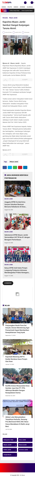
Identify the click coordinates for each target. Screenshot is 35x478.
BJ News (22, 475)
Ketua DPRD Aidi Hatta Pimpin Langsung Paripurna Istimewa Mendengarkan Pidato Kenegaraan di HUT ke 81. (17, 270)
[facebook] (5, 167)
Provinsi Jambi (25, 450)
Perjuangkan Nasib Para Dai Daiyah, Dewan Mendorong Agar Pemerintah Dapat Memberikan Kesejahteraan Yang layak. (17, 328)
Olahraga (30, 7)
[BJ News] (7, 4)
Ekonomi (22, 7)
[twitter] (10, 167)
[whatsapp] (15, 167)
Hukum (4, 7)
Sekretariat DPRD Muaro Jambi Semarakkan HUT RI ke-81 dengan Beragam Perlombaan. (17, 237)
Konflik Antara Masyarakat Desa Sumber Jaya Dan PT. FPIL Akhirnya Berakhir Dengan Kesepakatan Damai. (17, 389)
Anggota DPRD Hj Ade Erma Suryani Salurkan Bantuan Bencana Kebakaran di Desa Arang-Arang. (14, 204)
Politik (10, 7)
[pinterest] (20, 167)
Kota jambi (25, 440)
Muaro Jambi (13, 18)
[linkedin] (25, 167)
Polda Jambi (10, 450)
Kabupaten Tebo (10, 440)
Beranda (5, 18)
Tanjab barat (10, 455)
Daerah (16, 7)
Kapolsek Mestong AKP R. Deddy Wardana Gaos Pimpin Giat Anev (16, 359)
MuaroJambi (25, 445)
